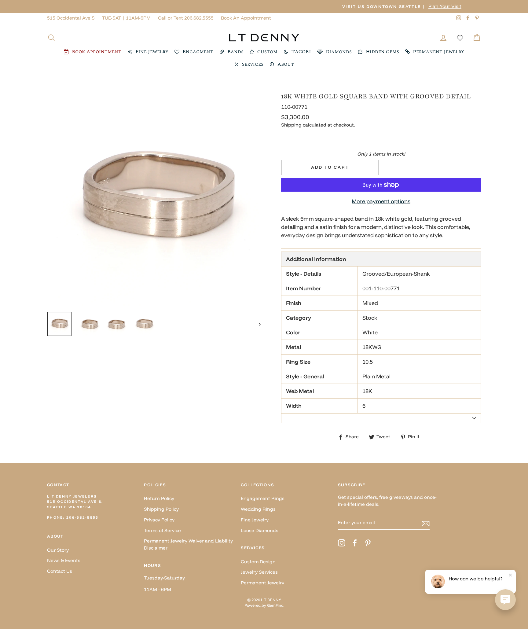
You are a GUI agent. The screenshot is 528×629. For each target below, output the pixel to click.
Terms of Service (162, 530)
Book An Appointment (246, 18)
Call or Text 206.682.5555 (186, 18)
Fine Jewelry (255, 520)
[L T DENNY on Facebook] (354, 542)
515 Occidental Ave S (71, 18)
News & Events (63, 560)
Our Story (58, 550)
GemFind (275, 605)
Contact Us (59, 571)
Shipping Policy (161, 509)
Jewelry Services (259, 572)
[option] (264, 6)
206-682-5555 (82, 517)
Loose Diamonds (259, 530)
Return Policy (159, 498)
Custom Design (258, 562)
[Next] (257, 324)
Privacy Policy (159, 520)
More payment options (381, 201)
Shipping (291, 125)
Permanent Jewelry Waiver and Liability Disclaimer (188, 544)
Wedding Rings (258, 509)
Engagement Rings (262, 498)
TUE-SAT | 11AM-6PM (126, 18)
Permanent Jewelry (262, 583)
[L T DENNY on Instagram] (341, 542)
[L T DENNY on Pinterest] (368, 542)
